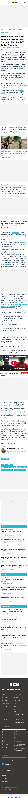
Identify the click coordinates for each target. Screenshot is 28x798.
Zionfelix (19, 132)
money (15, 187)
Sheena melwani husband (8, 467)
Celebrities (19, 29)
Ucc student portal (6, 464)
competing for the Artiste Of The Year (14, 305)
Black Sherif (5, 264)
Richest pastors (21, 467)
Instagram (23, 242)
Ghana (2, 561)
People (2, 553)
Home (2, 29)
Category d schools (6, 469)
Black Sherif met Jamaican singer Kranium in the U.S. (13, 412)
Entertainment (10, 29)
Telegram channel (21, 85)
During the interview (9, 185)
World (2, 639)
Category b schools (19, 469)
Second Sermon (20, 302)
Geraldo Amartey (18, 47)
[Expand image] (26, 136)
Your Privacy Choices (15, 797)
